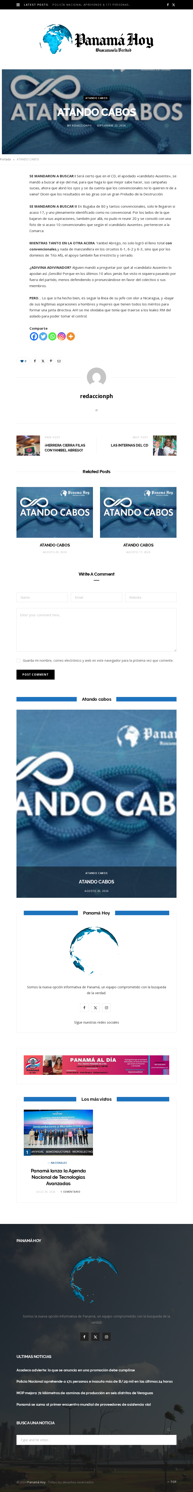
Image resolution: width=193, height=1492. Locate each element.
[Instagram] (61, 336)
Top (173, 1482)
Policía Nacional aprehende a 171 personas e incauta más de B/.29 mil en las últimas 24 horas (93, 4)
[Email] (14, 228)
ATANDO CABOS (96, 98)
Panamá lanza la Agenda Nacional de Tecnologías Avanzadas (58, 1177)
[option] (96, 804)
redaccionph (82, 125)
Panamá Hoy (36, 1482)
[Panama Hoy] (96, 39)
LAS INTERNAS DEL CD (129, 445)
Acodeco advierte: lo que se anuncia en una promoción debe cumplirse (75, 1370)
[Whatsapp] (52, 336)
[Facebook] (14, 192)
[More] (71, 336)
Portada (5, 159)
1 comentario (70, 1191)
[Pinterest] (14, 216)
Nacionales (59, 1162)
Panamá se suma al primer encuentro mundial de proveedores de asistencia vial (83, 1404)
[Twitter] (14, 204)
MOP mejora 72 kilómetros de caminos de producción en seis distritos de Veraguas (84, 1393)
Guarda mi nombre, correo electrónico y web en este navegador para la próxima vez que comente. (98, 660)
